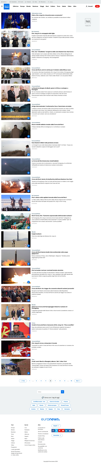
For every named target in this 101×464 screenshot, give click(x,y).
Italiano (4, 1)
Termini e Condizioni (43, 433)
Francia (66, 401)
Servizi (26, 425)
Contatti (40, 442)
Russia (41, 405)
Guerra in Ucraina (54, 401)
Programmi (14, 447)
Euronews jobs (41, 444)
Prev (23, 380)
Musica (42, 409)
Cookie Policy (41, 435)
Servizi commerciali (43, 431)
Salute (64, 6)
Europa (22, 6)
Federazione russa (37, 13)
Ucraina (33, 409)
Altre (39, 425)
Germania (67, 409)
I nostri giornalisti (15, 449)
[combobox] (56, 2)
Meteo (26, 432)
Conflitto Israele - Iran (39, 401)
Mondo (28, 6)
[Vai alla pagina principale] (6, 6)
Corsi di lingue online (30, 445)
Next (47, 6)
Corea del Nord (36, 49)
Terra (58, 6)
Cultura (52, 6)
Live (97, 6)
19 (71, 380)
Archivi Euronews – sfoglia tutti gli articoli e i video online (16, 453)
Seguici (26, 436)
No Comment (35, 31)
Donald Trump (65, 405)
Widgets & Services (30, 440)
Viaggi (42, 6)
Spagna (51, 409)
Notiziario (27, 429)
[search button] (48, 2)
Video (69, 6)
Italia (33, 405)
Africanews (27, 442)
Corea (33, 323)
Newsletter (56, 435)
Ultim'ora (15, 6)
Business (35, 6)
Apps (26, 438)
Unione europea (52, 405)
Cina (33, 359)
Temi (12, 425)
